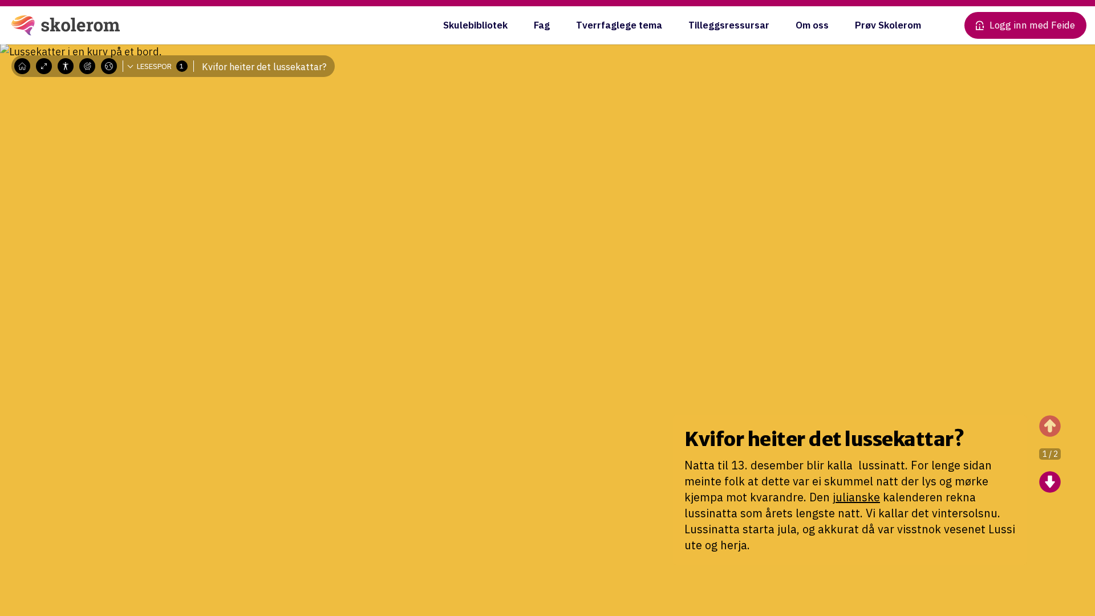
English (116, 117)
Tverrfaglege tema (619, 25)
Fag (542, 25)
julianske (856, 497)
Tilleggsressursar (728, 25)
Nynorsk (118, 100)
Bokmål (117, 83)
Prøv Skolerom (888, 25)
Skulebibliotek (475, 25)
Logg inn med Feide (1032, 25)
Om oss (812, 25)
